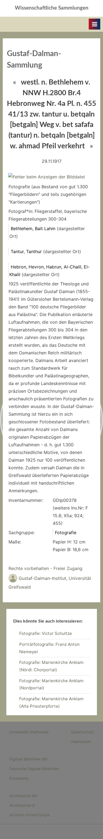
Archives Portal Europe (29, 815)
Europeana (18, 778)
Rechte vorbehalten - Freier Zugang (45, 568)
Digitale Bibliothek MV (28, 759)
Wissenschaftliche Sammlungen (51, 8)
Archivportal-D (22, 805)
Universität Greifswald (28, 732)
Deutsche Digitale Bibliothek (34, 768)
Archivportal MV (23, 796)
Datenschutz (82, 732)
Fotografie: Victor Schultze (45, 633)
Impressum (81, 741)
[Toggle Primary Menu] (94, 24)
